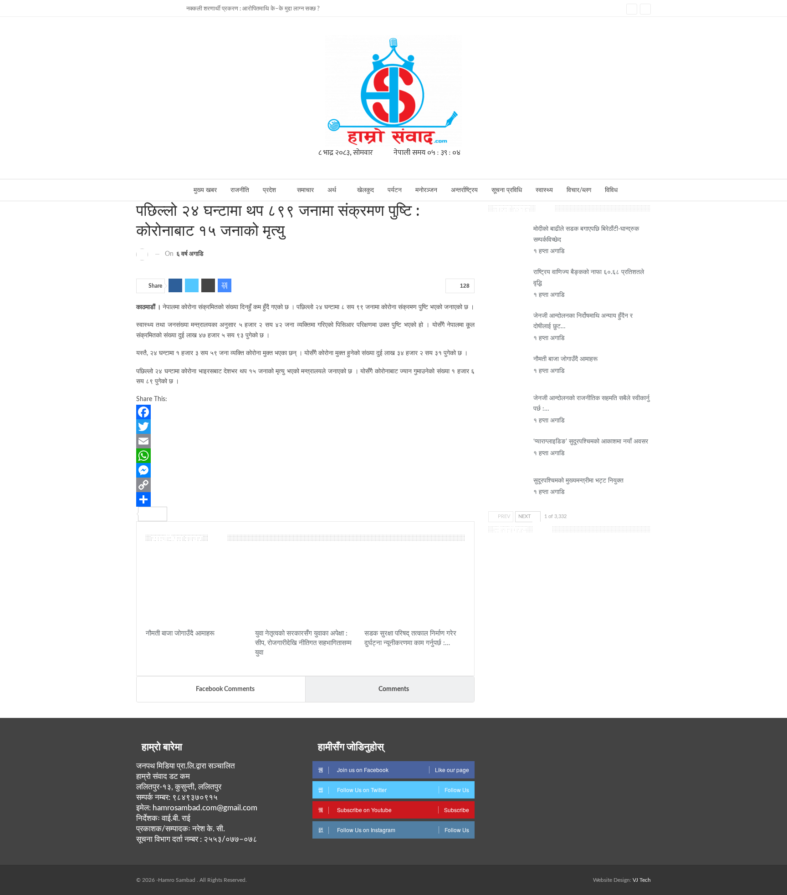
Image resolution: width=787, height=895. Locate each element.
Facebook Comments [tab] (225, 689)
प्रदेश (269, 190)
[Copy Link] (305, 485)
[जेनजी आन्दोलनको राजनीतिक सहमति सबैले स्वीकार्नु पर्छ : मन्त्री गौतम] (507, 407)
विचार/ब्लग (579, 190)
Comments (393, 689)
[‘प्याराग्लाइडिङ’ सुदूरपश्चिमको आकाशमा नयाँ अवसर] (507, 451)
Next (525, 516)
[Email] (305, 441)
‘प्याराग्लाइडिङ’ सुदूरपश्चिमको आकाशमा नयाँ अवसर (590, 441)
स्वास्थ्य (544, 190)
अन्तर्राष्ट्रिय (464, 190)
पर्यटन (395, 190)
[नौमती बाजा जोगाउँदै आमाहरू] (196, 589)
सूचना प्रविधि (506, 190)
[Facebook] (305, 412)
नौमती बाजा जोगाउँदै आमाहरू (565, 359)
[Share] (305, 499)
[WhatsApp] (305, 455)
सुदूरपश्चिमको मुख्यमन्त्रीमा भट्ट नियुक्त (578, 481)
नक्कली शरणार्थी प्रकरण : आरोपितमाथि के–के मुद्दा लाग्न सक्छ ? (253, 9)
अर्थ (331, 190)
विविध (611, 190)
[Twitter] (305, 426)
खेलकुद (365, 190)
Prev (503, 516)
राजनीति (239, 190)
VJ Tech (642, 880)
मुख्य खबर (205, 190)
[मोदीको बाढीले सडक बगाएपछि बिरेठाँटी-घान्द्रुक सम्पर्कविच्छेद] (507, 238)
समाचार (305, 190)
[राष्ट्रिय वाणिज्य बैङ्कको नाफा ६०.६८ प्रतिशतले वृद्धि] (507, 281)
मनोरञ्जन (426, 190)
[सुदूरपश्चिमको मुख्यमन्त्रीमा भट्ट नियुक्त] (507, 490)
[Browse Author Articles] (142, 254)
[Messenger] (305, 470)
